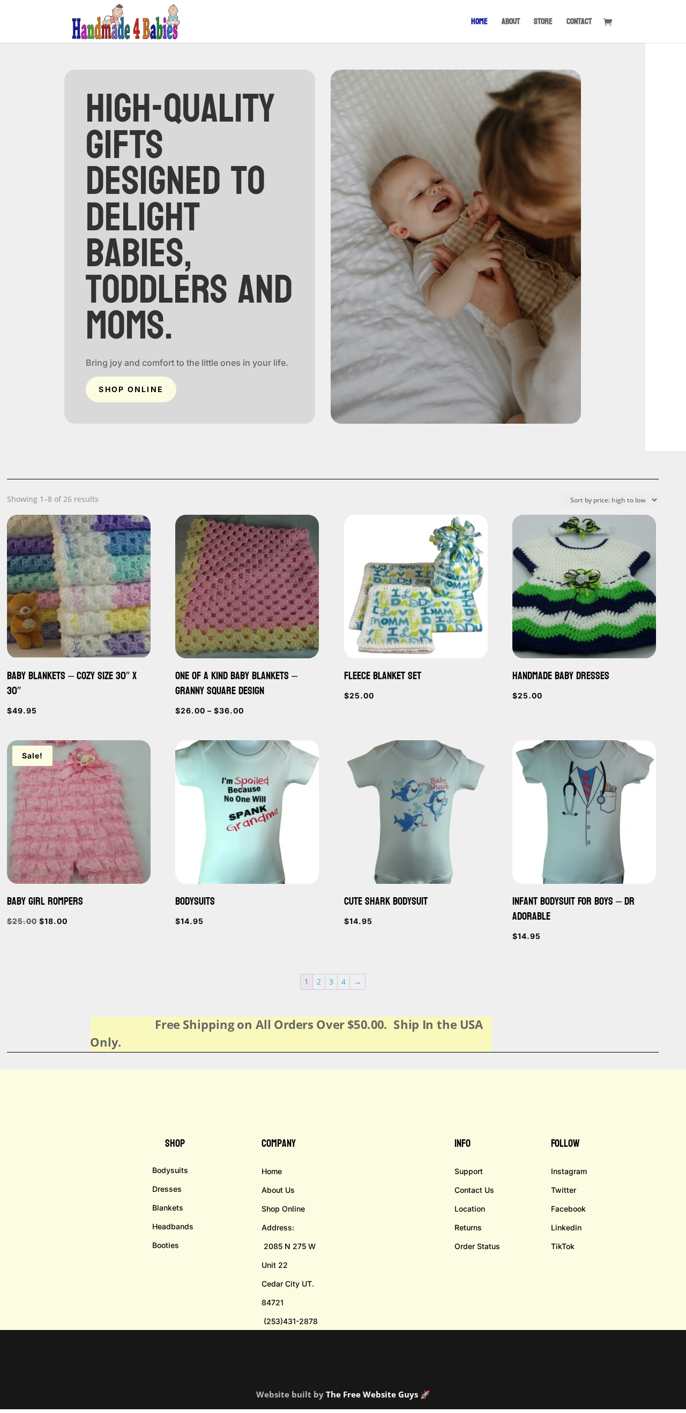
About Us (278, 1189)
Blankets (167, 1207)
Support (468, 1171)
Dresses (167, 1188)
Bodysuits (170, 1170)
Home (479, 23)
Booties (165, 1245)
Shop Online (131, 389)
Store (543, 23)
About (511, 23)
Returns (468, 1227)
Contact (579, 23)
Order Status (477, 1246)
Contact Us (474, 1189)
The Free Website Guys (372, 1394)
